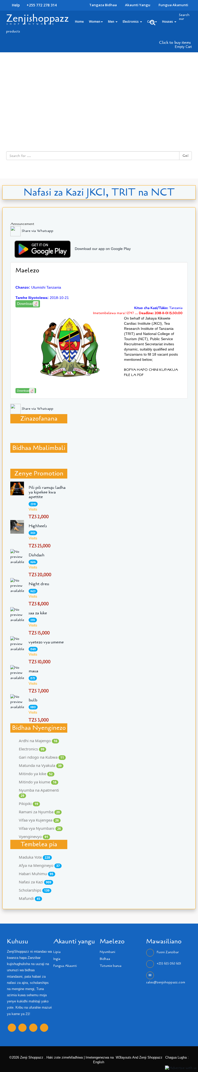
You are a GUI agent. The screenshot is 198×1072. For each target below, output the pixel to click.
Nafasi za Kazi (35, 881)
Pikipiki (28, 803)
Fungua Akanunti (173, 5)
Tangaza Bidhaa (103, 5)
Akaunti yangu (137, 5)
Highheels (38, 526)
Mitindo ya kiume (37, 781)
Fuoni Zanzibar (168, 952)
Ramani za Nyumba (39, 811)
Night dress (39, 584)
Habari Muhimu (36, 873)
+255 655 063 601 (169, 963)
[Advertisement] (99, 91)
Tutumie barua (110, 966)
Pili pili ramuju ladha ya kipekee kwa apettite (47, 492)
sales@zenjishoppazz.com (165, 982)
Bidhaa (105, 959)
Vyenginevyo (33, 836)
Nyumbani (107, 952)
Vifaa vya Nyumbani (40, 828)
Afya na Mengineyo (39, 865)
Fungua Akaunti (65, 966)
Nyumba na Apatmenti (39, 793)
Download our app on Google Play (103, 249)
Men (111, 21)
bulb (33, 700)
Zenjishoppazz (37, 18)
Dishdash (36, 555)
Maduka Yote (34, 857)
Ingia (56, 959)
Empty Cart (183, 47)
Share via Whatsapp (37, 230)
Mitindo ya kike (36, 773)
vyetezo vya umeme (46, 642)
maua (33, 671)
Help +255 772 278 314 (34, 5)
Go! (185, 155)
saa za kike (38, 613)
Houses (168, 21)
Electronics (131, 21)
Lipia (57, 952)
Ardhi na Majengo (38, 740)
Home (79, 21)
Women (94, 21)
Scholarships (34, 890)
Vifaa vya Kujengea (39, 820)
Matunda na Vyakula (40, 765)
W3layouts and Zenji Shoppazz (139, 1057)
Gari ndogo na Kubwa (41, 757)
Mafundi (29, 898)
